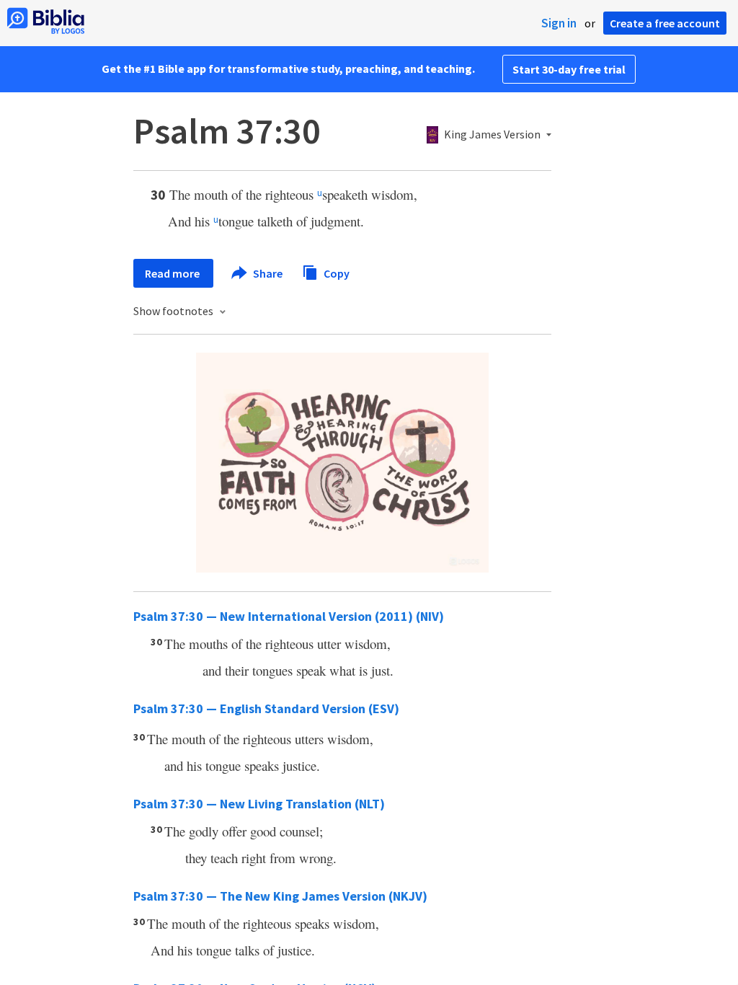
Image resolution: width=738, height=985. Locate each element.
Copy (335, 272)
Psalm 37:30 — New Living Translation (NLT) (259, 803)
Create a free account (665, 23)
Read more (173, 273)
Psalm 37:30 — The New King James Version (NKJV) (280, 896)
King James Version (492, 134)
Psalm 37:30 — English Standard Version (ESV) (266, 708)
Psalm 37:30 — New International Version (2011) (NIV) (288, 616)
